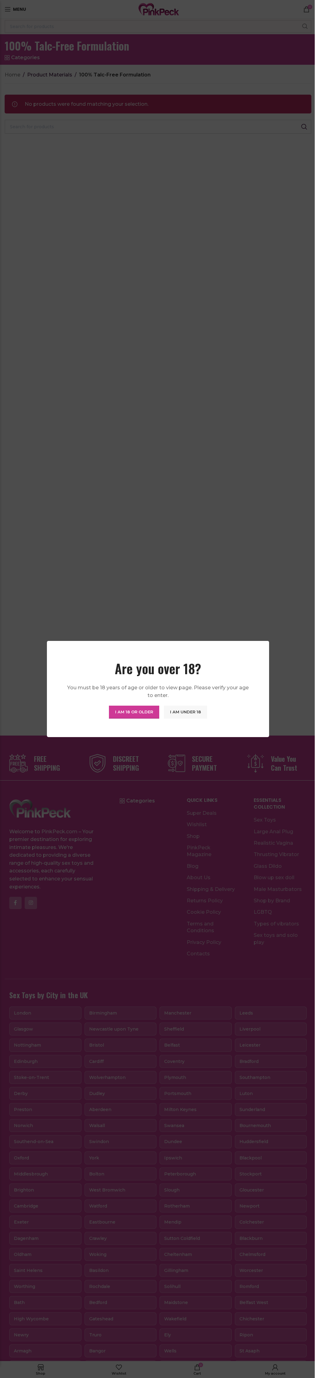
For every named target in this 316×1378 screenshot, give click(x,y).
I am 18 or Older (134, 711)
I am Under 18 (185, 711)
